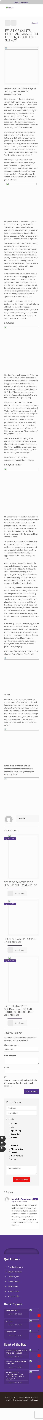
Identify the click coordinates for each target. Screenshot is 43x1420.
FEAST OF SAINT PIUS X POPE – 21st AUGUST (20, 941)
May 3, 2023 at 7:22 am (19, 1202)
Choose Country (11, 1045)
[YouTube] (21, 1404)
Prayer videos (13, 1281)
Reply (35, 1199)
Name (6, 1067)
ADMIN (22, 818)
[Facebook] (18, 1404)
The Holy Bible (14, 1296)
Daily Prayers (13, 1276)
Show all (34, 23)
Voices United (13, 1291)
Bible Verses (13, 1286)
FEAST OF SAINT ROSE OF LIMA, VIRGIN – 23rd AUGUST (20, 884)
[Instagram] (25, 1404)
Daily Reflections (15, 1272)
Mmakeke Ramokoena (21, 1199)
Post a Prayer (10, 1055)
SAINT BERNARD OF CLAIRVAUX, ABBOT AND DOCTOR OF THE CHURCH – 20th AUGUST (20, 1010)
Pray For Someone (15, 1267)
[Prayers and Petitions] (10, 10)
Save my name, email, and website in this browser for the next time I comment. (20, 1083)
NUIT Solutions (31, 1400)
